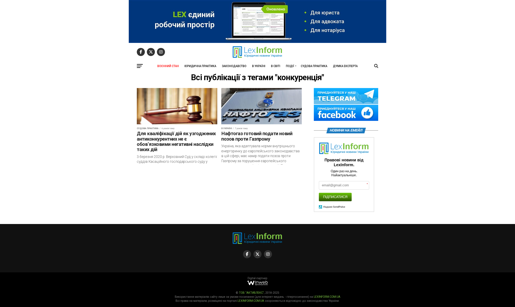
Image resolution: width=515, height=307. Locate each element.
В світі (275, 66)
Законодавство (234, 66)
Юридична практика (200, 66)
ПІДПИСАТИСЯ (335, 197)
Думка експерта (345, 66)
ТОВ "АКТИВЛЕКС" (251, 293)
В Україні (258, 66)
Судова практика (314, 66)
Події (290, 66)
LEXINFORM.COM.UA (327, 297)
